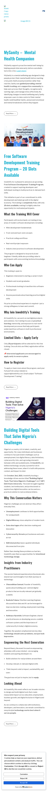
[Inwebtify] (6, 11)
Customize (24, 774)
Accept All (23, 783)
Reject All (23, 778)
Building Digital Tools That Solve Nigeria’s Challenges (21, 436)
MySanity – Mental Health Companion (20, 55)
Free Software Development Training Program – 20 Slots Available (22, 165)
